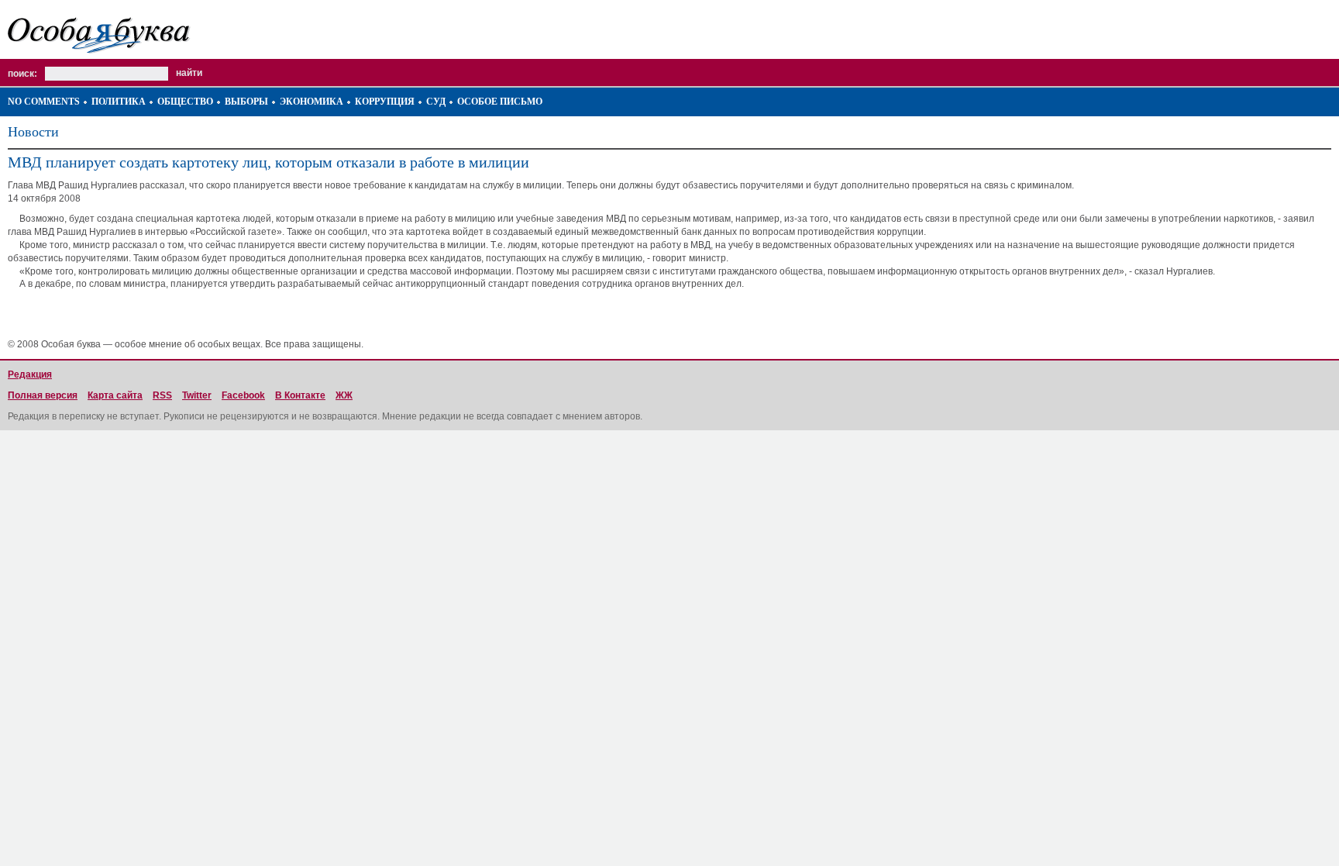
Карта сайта (115, 395)
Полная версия (42, 395)
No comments (44, 101)
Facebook (243, 395)
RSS (162, 395)
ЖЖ (344, 395)
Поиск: (22, 73)
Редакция (30, 374)
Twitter (197, 395)
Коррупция (385, 101)
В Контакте (300, 395)
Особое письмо (499, 101)
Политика (118, 101)
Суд (436, 101)
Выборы (246, 101)
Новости (33, 132)
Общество (185, 101)
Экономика (311, 101)
